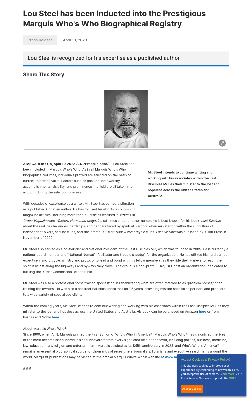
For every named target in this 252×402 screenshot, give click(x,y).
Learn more (227, 374)
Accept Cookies (191, 388)
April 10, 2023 (75, 40)
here (202, 311)
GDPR (232, 378)
